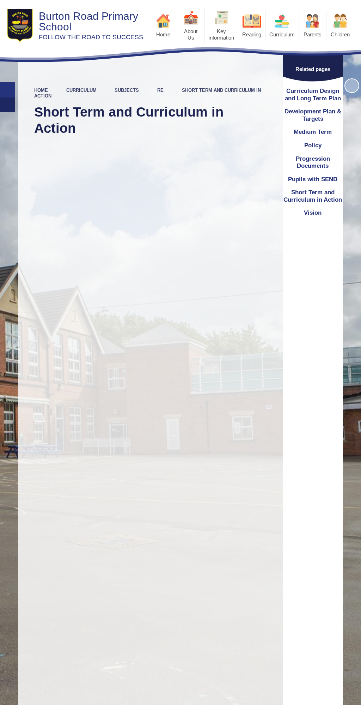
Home (41, 90)
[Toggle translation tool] (7, 105)
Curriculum (81, 90)
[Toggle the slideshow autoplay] (351, 85)
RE (160, 90)
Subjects (127, 90)
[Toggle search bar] (7, 89)
